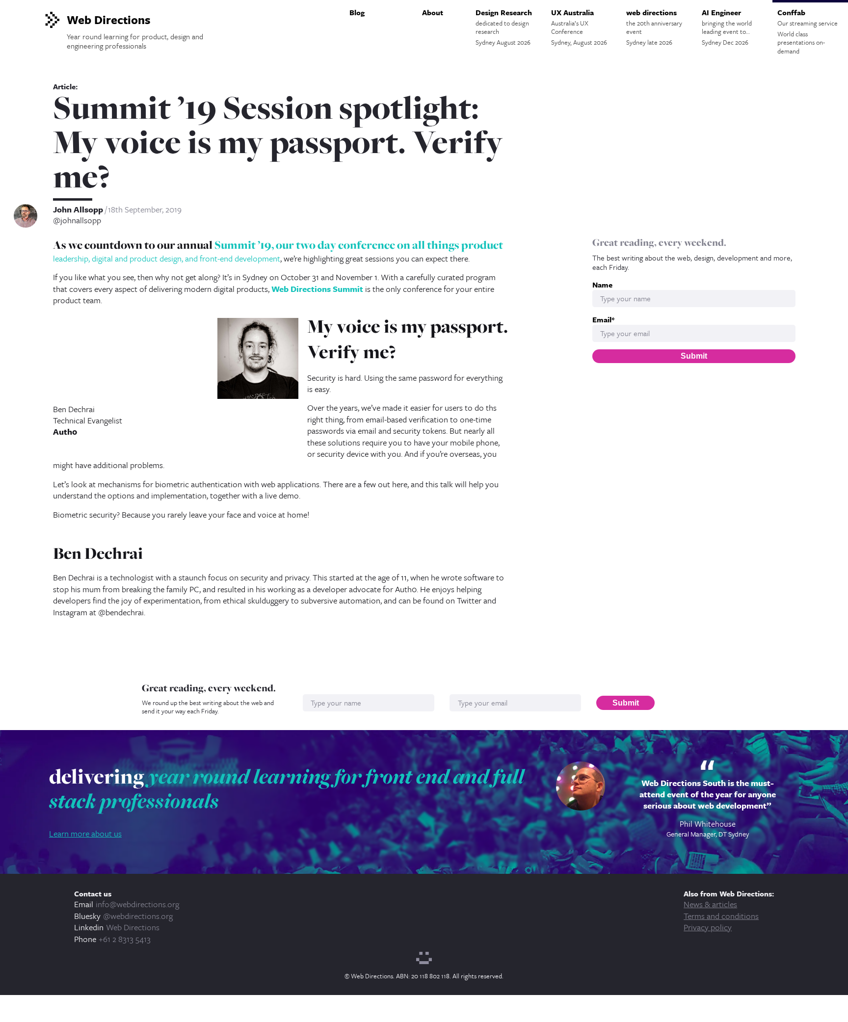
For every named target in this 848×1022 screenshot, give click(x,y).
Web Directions (132, 927)
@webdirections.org (138, 916)
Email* (603, 319)
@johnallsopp (77, 220)
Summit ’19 (242, 245)
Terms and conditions (721, 916)
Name (602, 285)
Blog (357, 12)
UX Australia (579, 27)
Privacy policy (708, 927)
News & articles (710, 904)
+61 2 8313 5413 (125, 939)
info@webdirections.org (137, 904)
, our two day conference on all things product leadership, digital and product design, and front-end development (278, 251)
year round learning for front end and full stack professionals (286, 788)
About (432, 12)
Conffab (807, 31)
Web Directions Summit (317, 289)
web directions (654, 27)
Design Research (504, 27)
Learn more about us (85, 833)
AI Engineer (727, 27)
